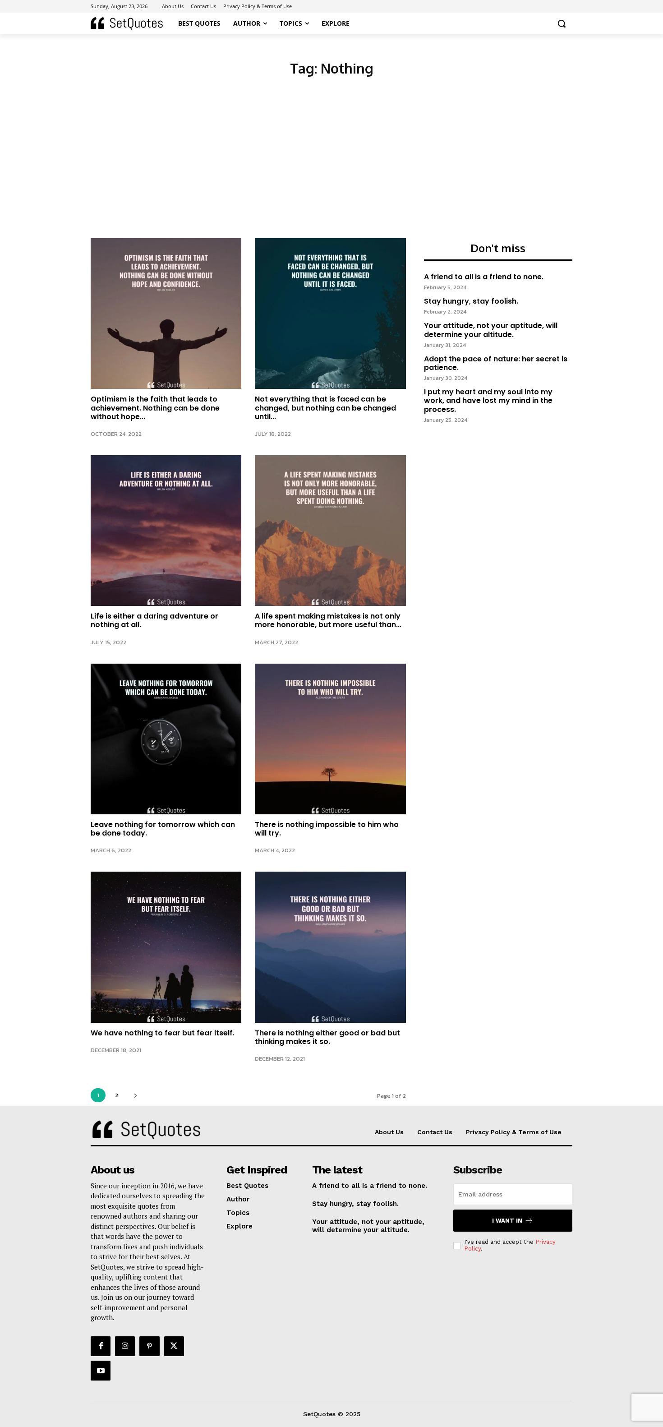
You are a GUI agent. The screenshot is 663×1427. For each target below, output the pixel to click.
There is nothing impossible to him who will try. (327, 828)
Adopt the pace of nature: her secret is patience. (495, 363)
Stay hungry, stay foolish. (471, 301)
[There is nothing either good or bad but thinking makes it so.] (330, 947)
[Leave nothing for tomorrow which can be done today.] (166, 739)
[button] (561, 23)
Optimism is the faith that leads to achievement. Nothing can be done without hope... (155, 407)
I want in (507, 1220)
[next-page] (135, 1095)
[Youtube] (100, 1371)
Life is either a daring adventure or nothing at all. (154, 620)
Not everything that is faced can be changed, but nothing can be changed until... (325, 407)
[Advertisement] (331, 170)
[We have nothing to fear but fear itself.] (166, 947)
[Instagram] (125, 1346)
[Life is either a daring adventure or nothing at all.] (166, 530)
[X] (174, 1346)
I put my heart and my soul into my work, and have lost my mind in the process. (488, 400)
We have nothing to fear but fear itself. (163, 1033)
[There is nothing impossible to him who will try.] (330, 739)
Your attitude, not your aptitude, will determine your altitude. (490, 329)
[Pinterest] (149, 1346)
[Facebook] (100, 1346)
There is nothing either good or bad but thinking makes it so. (327, 1037)
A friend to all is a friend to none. (483, 277)
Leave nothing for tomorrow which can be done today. (163, 828)
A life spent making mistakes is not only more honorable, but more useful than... (328, 620)
